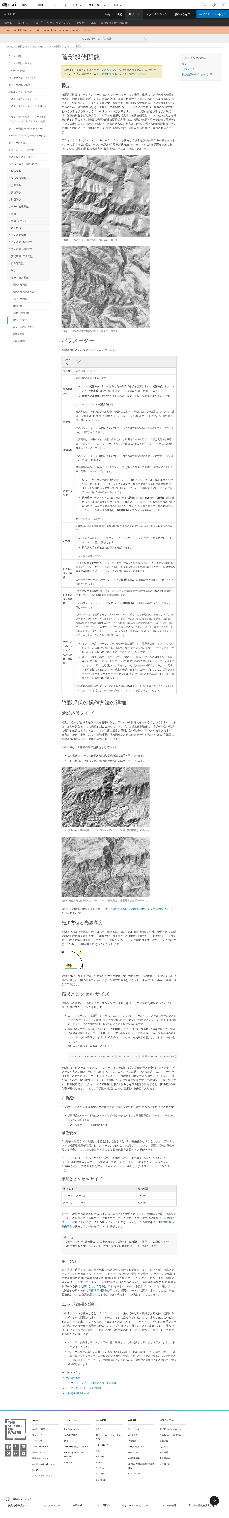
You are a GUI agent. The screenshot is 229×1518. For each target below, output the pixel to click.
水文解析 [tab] (16, 227)
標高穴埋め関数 (21, 313)
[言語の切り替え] (213, 4)
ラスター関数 (54, 46)
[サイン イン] (223, 5)
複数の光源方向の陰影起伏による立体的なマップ (141, 908)
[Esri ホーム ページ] (9, 5)
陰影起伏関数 (20, 320)
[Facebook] (8, 1447)
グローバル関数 (17, 70)
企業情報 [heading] (132, 1420)
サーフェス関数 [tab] (20, 277)
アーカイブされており (104, 69)
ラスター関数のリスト (20, 63)
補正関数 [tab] (16, 199)
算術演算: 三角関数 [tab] (22, 256)
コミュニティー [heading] (71, 1420)
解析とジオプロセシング (30, 46)
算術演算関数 (96, 1290)
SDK (93, 22)
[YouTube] (23, 1453)
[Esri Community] (8, 1453)
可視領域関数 (20, 341)
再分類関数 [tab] (17, 263)
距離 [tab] (13, 213)
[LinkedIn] (23, 1447)
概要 (107, 14)
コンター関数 (20, 298)
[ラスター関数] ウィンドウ (22, 77)
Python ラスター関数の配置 (23, 164)
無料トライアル (183, 14)
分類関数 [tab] (16, 185)
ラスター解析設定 (18, 142)
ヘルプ (38, 22)
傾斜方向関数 (20, 284)
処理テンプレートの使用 (21, 149)
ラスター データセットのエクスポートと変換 (91, 1382)
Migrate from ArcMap (114, 22)
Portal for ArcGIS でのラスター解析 (27, 135)
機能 (119, 14)
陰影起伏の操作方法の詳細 (197, 74)
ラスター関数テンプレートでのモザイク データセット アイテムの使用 (27, 119)
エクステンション (157, 14)
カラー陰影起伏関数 (23, 327)
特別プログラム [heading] (167, 1420)
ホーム (8, 22)
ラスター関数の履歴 (19, 84)
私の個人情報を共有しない (203, 1505)
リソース (134, 14)
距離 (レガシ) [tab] (18, 220)
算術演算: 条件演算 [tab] (22, 242)
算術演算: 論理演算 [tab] (22, 249)
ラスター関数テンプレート (23, 99)
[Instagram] (16, 1453)
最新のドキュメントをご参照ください (123, 73)
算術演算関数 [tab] (18, 235)
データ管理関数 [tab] (20, 206)
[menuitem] (45, 1429)
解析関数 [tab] (16, 171)
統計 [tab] (13, 270)
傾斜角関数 (18, 334)
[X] (16, 1447)
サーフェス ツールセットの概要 (83, 1388)
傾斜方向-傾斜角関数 (23, 291)
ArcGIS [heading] (36, 1420)
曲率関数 (17, 305)
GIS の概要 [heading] (101, 1420)
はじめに (22, 22)
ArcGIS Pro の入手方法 (212, 14)
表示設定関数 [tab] (18, 178)
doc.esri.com (84, 30)
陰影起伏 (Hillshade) (77, 1393)
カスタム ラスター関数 (21, 157)
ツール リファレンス (59, 22)
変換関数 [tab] (16, 192)
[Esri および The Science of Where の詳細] (15, 1430)
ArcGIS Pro (10, 14)
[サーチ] (144, 38)
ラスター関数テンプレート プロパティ (28, 108)
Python (81, 22)
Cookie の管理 (168, 1505)
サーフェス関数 (73, 46)
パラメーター (189, 69)
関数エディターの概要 (20, 91)
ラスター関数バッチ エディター (25, 128)
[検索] (204, 4)
